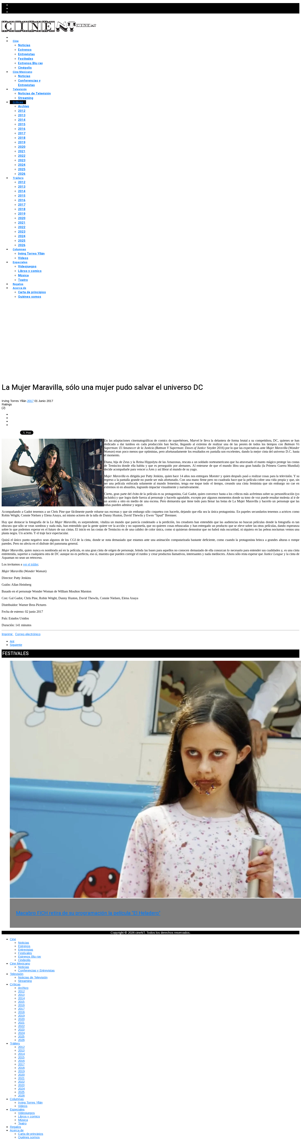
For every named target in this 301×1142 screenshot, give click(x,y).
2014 (21, 120)
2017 (21, 133)
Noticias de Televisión (34, 93)
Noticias (24, 45)
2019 (21, 142)
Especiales (20, 262)
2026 (21, 174)
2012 (21, 111)
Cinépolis (25, 67)
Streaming (25, 98)
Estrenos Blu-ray (30, 63)
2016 (21, 129)
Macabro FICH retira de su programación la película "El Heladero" (88, 913)
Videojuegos (27, 266)
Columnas (19, 249)
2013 (21, 115)
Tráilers (18, 178)
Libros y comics (30, 271)
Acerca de (19, 288)
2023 (21, 160)
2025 (21, 169)
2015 (21, 124)
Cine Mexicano (22, 72)
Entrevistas (26, 54)
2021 (21, 151)
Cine (16, 41)
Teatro (23, 280)
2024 (21, 165)
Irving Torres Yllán (31, 253)
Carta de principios (32, 292)
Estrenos (25, 49)
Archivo (23, 106)
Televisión (20, 89)
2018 (21, 138)
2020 (21, 147)
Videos (23, 258)
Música (23, 275)
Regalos (18, 284)
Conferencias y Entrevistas (29, 82)
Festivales (25, 58)
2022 (21, 156)
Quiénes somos (29, 296)
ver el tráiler (30, 564)
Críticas (18, 102)
